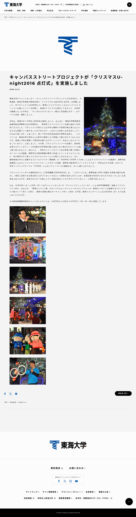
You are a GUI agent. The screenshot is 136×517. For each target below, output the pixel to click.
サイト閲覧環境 (49, 492)
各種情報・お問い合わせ (120, 11)
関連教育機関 (64, 498)
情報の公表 (103, 492)
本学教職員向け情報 (71, 4)
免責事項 (90, 492)
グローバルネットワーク (67, 11)
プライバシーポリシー (71, 492)
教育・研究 (21, 11)
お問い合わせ (76, 468)
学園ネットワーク (99, 11)
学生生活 (50, 11)
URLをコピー (123, 393)
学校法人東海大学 (45, 498)
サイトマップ (32, 492)
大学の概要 (8, 11)
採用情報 (28, 498)
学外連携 (84, 11)
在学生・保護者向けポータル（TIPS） (47, 4)
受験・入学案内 (36, 11)
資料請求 (55, 468)
